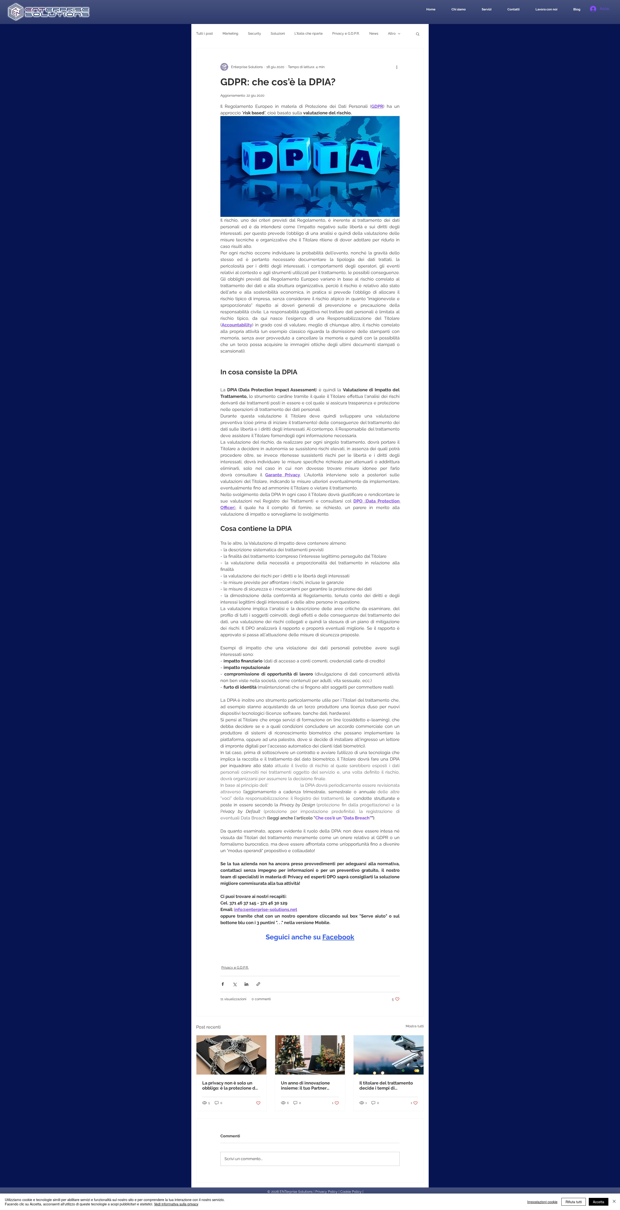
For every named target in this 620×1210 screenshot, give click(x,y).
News (373, 33)
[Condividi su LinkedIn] (246, 984)
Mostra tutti (415, 1026)
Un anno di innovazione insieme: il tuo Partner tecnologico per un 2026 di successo (309, 1085)
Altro (391, 33)
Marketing (230, 33)
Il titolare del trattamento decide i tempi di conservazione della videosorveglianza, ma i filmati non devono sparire (386, 1085)
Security (254, 33)
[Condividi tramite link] (258, 984)
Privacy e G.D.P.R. (346, 33)
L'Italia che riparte (308, 33)
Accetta (598, 1201)
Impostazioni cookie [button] (542, 1201)
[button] (417, 34)
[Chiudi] (614, 1201)
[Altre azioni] (397, 67)
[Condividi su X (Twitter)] (234, 984)
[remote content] (310, 944)
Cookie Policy (351, 1192)
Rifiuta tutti (574, 1201)
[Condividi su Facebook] (222, 984)
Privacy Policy (326, 1192)
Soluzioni (278, 33)
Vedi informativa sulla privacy (176, 1204)
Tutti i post (204, 33)
